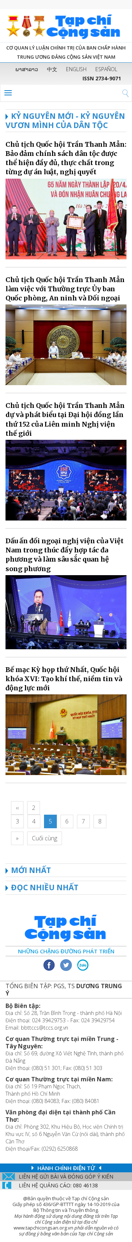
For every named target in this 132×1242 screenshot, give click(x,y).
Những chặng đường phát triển (66, 951)
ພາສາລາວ (26, 69)
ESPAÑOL (106, 69)
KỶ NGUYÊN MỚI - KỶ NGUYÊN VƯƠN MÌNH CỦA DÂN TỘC (65, 120)
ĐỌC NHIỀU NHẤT (44, 887)
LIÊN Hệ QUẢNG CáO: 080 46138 (58, 1185)
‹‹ (17, 808)
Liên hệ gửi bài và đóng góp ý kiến (66, 1176)
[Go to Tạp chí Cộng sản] (66, 25)
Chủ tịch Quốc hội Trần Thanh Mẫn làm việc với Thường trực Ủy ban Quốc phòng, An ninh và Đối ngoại (65, 288)
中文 (52, 69)
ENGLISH (76, 69)
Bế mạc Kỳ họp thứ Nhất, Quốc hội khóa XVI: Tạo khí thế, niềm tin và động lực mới (64, 678)
